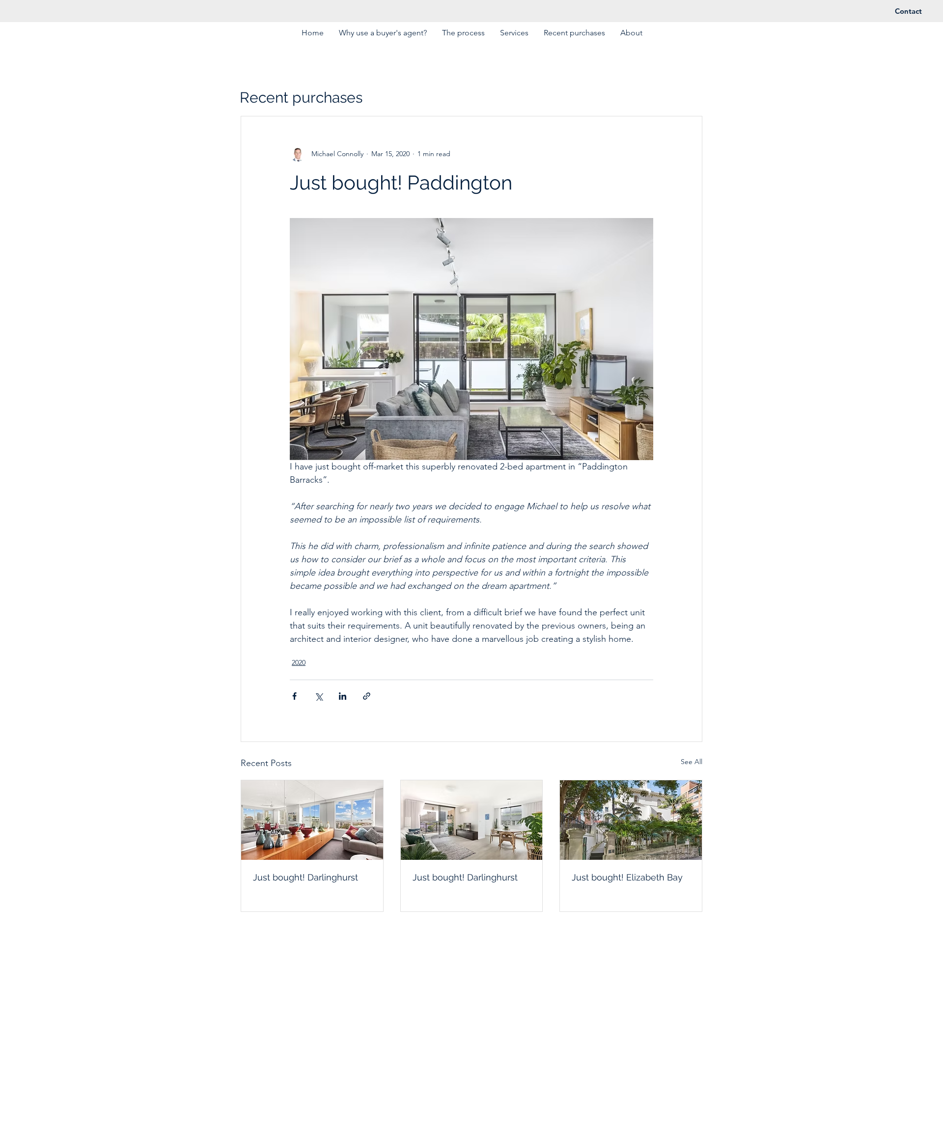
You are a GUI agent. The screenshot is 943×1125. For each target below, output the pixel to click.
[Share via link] (366, 696)
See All (691, 761)
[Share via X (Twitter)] (318, 696)
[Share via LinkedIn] (342, 696)
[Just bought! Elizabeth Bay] (631, 820)
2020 (298, 662)
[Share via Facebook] (294, 696)
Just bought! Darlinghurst (305, 877)
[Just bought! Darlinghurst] (312, 820)
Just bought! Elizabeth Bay (627, 877)
